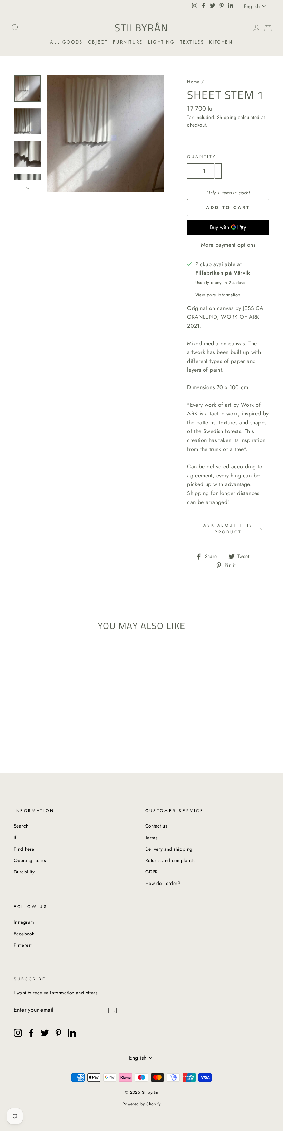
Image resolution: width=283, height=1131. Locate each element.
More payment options (228, 245)
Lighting (161, 42)
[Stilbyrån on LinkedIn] (72, 1033)
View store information (218, 294)
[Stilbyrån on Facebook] (31, 1033)
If (15, 837)
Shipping (226, 117)
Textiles (192, 42)
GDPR (151, 871)
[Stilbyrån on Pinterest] (58, 1033)
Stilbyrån (141, 28)
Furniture (128, 42)
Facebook (24, 933)
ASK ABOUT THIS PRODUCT (228, 528)
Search (21, 825)
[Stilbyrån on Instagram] (18, 1033)
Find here (24, 848)
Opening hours (30, 860)
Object (98, 42)
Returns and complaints (170, 860)
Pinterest (23, 945)
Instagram (24, 921)
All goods (66, 42)
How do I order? (162, 883)
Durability (24, 871)
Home (193, 81)
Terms (151, 837)
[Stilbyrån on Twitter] (45, 1033)
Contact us (156, 825)
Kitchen (221, 42)
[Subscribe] (112, 1010)
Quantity (201, 156)
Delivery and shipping (168, 848)
